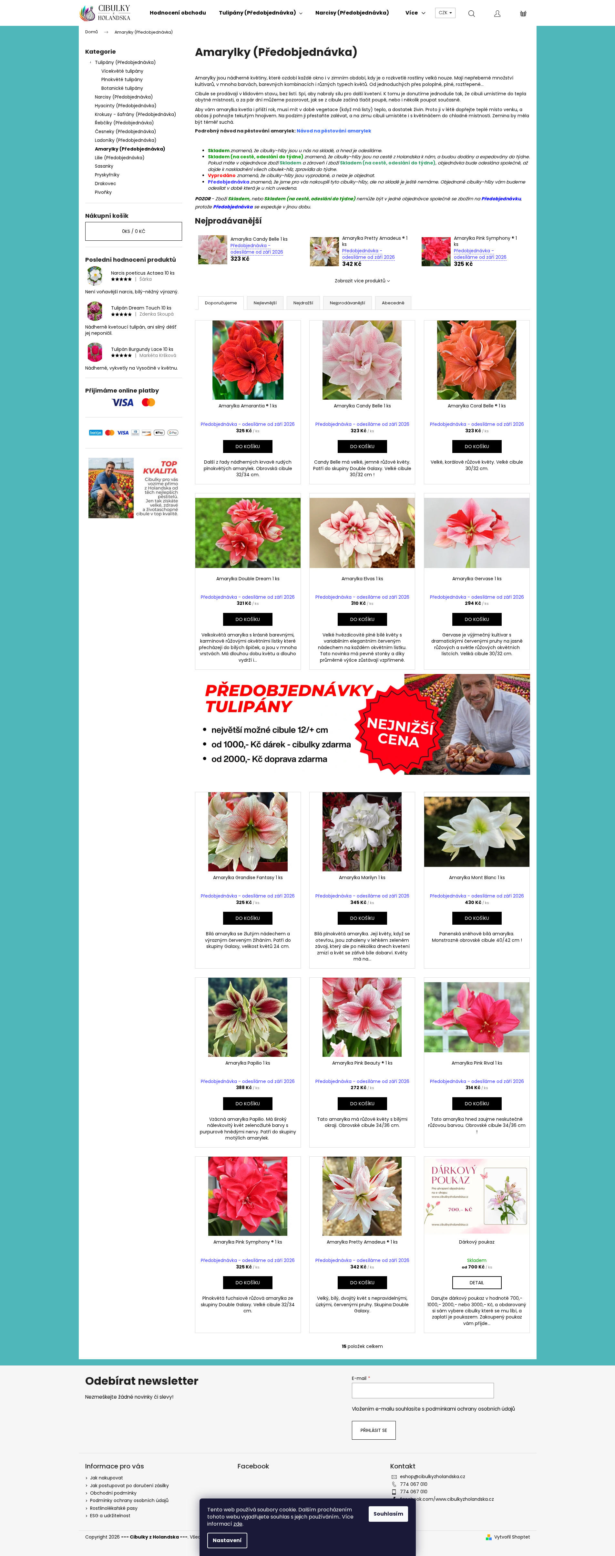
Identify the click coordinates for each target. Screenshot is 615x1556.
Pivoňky (103, 192)
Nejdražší (303, 303)
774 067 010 (413, 1484)
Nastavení (227, 1540)
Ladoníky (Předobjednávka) (126, 140)
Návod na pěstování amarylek (334, 131)
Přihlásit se (374, 1430)
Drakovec (105, 183)
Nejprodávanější (347, 303)
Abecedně (393, 303)
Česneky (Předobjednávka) (125, 131)
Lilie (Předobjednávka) (120, 157)
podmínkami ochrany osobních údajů (470, 1408)
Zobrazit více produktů (360, 281)
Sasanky (104, 166)
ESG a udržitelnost (110, 1515)
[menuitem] (177, 13)
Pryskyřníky (107, 175)
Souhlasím (388, 1514)
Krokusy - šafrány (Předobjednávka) (135, 114)
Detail (477, 1282)
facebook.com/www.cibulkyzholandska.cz (447, 1499)
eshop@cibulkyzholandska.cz (432, 1476)
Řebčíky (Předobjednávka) (124, 123)
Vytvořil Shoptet (512, 1537)
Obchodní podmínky (113, 1493)
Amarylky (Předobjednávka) (130, 149)
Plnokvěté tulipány (122, 79)
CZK (444, 12)
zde (237, 1524)
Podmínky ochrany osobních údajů (129, 1500)
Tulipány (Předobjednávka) (125, 62)
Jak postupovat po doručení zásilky (129, 1485)
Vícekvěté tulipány (122, 71)
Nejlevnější (265, 303)
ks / (133, 231)
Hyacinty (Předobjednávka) (126, 105)
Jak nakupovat (106, 1478)
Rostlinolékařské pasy (114, 1508)
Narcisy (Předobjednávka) (124, 97)
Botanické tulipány (122, 88)
